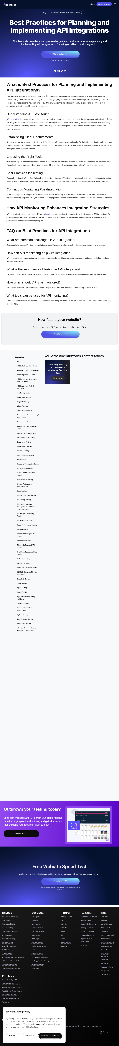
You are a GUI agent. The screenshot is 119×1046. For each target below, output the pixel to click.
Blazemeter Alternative (89, 917)
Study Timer (105, 971)
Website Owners (37, 942)
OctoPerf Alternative (88, 924)
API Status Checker (9, 995)
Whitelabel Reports (107, 942)
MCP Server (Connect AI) (10, 961)
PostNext (104, 960)
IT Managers (35, 939)
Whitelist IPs (105, 939)
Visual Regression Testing (11, 968)
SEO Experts (35, 917)
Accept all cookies (50, 1036)
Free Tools (104, 917)
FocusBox (104, 963)
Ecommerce (35, 935)
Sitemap (64, 946)
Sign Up (64, 924)
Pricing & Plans (66, 917)
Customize (30, 1036)
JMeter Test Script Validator (12, 987)
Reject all (13, 1036)
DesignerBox (105, 974)
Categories (45, 12)
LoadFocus (49, 214)
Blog (62, 935)
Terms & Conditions (70, 1026)
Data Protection (97, 1026)
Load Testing (6, 920)
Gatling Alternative (87, 928)
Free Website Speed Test (10, 980)
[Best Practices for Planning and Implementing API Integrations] (55, 71)
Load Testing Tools (107, 935)
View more (5, 1002)
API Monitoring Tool (9, 935)
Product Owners (37, 928)
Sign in (63, 920)
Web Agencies (36, 924)
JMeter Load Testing (9, 924)
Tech (63, 939)
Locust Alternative (87, 931)
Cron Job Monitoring (9, 946)
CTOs (33, 950)
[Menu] (115, 4)
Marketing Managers (38, 946)
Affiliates (64, 928)
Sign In (92, 4)
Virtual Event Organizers (39, 957)
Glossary (104, 920)
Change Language (109, 1032)
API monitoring (13, 119)
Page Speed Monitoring (10, 917)
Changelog (104, 931)
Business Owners (37, 953)
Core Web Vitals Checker (10, 998)
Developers (35, 920)
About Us (104, 950)
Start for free (104, 4)
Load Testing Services (9, 931)
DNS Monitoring (7, 950)
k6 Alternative (86, 920)
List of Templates (107, 924)
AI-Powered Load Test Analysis (13, 957)
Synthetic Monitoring (9, 964)
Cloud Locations (106, 946)
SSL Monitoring (7, 942)
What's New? (105, 928)
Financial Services (37, 964)
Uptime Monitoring (8, 939)
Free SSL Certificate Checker (12, 991)
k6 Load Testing (7, 928)
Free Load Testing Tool (10, 984)
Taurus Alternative (87, 935)
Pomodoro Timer (107, 967)
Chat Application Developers (41, 961)
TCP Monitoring (7, 953)
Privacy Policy (84, 1026)
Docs (63, 931)
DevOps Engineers (37, 931)
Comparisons (66, 942)
